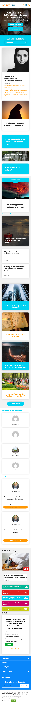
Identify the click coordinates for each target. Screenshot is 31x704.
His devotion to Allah (11, 641)
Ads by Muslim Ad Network (15, 1)
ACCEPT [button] (13, 700)
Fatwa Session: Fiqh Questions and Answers (15, 531)
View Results (15, 649)
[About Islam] (8, 5)
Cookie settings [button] (6, 700)
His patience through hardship (14, 639)
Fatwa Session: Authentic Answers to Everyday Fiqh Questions (15, 498)
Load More (15, 403)
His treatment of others (12, 636)
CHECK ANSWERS (15, 507)
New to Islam (15, 180)
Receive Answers (15, 29)
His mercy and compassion (13, 631)
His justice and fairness (12, 634)
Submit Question (15, 25)
